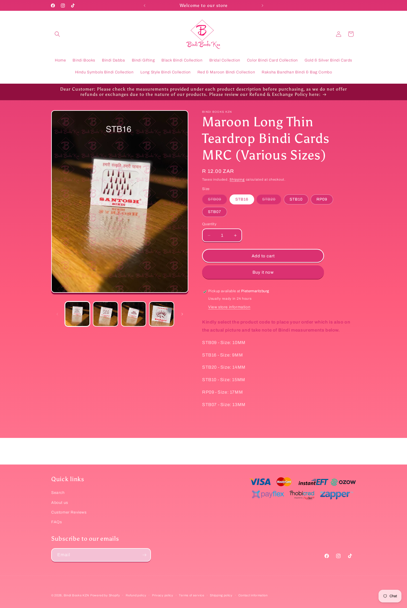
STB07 (214, 212)
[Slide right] (182, 314)
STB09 (217, 200)
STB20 (271, 200)
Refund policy (136, 595)
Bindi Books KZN (76, 595)
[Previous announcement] (144, 5)
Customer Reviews (69, 512)
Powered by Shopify (105, 595)
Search (58, 493)
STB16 (241, 199)
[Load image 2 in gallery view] (105, 314)
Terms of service (191, 595)
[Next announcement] (262, 5)
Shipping (237, 179)
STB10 (296, 199)
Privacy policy (162, 595)
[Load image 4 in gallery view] (161, 314)
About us (59, 502)
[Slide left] (57, 314)
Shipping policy (221, 595)
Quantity (209, 224)
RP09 (321, 199)
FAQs (56, 522)
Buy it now (263, 272)
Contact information (253, 595)
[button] (57, 34)
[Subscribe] (144, 555)
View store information (229, 307)
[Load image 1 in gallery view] (77, 314)
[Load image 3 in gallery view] (133, 314)
